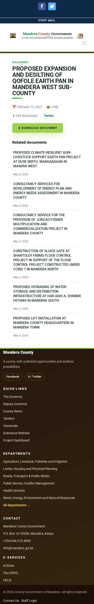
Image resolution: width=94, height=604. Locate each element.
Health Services (14, 490)
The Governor (12, 396)
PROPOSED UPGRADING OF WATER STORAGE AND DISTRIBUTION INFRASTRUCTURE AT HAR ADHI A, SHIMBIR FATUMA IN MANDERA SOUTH (47, 294)
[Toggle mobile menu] (84, 42)
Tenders (49, 115)
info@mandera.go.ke (18, 548)
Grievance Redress (16, 433)
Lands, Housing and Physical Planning (30, 469)
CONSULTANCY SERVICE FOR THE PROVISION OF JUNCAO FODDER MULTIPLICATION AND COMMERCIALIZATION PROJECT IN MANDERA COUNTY (40, 224)
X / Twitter (35, 376)
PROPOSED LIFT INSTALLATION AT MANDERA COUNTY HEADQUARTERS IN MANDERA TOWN (43, 322)
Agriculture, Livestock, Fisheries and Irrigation (35, 461)
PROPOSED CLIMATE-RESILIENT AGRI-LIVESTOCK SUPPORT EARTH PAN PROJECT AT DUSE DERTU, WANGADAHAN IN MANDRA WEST (47, 159)
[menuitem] (46, 20)
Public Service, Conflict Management (29, 483)
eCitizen (8, 565)
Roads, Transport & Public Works (26, 476)
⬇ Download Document (37, 128)
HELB (7, 580)
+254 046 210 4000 (17, 541)
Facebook (12, 376)
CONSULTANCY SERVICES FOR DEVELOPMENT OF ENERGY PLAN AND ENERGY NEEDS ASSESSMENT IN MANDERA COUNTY (46, 191)
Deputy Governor (15, 404)
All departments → (16, 505)
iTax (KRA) (10, 573)
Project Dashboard (16, 440)
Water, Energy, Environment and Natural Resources (39, 498)
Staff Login (29, 600)
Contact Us (11, 600)
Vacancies (10, 426)
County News (12, 411)
